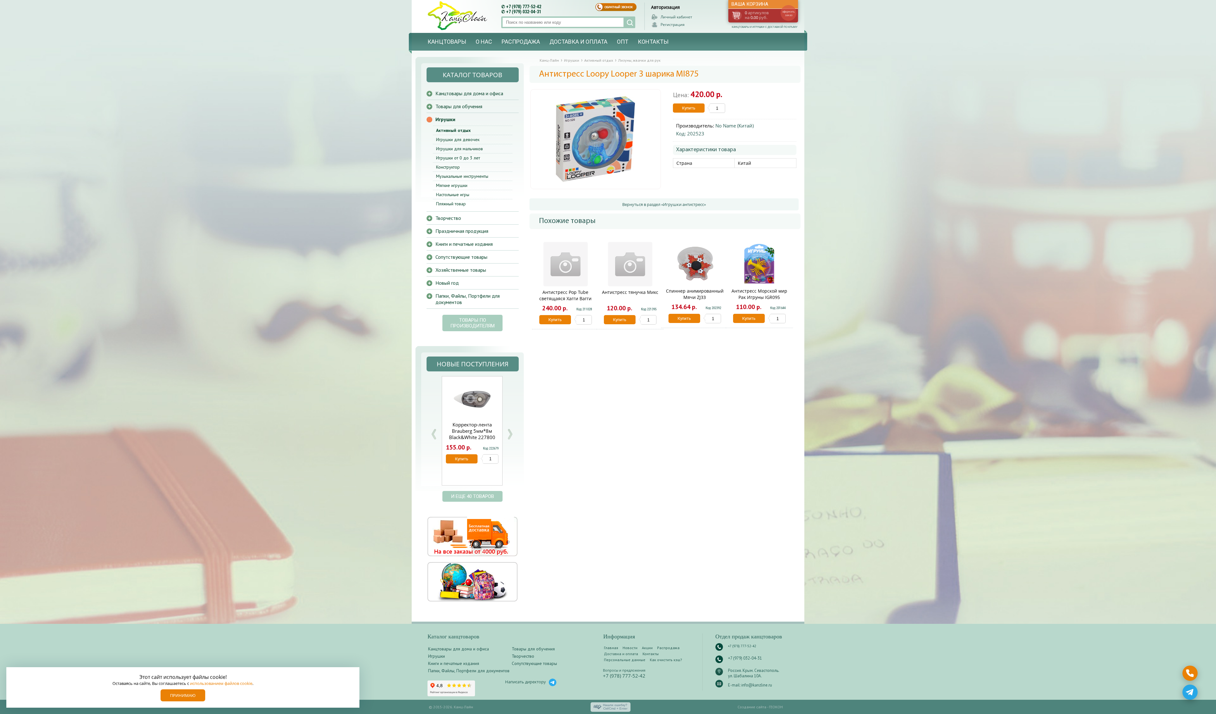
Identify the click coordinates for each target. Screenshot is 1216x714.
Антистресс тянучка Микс (630, 292)
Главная (611, 647)
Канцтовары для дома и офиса (469, 93)
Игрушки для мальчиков (459, 149)
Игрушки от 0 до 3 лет (458, 158)
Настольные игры (452, 194)
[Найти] (629, 22)
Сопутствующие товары (461, 257)
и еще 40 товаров (472, 496)
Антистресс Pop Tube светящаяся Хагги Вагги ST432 (565, 298)
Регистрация (673, 24)
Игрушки (445, 119)
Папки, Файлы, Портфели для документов (467, 299)
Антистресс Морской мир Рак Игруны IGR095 (759, 294)
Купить (688, 108)
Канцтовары (447, 41)
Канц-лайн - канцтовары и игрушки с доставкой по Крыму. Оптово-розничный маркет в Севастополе (458, 16)
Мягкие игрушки (451, 185)
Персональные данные (624, 659)
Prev (434, 434)
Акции (647, 647)
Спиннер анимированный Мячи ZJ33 (695, 294)
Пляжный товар (451, 204)
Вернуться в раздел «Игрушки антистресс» (664, 204)
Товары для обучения (458, 106)
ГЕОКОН (776, 707)
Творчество (448, 218)
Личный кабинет (676, 17)
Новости (630, 647)
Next (510, 434)
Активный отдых (453, 130)
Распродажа (521, 41)
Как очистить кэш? (666, 659)
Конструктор (448, 167)
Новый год (447, 283)
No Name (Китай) (734, 125)
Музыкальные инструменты (462, 176)
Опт (622, 41)
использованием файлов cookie (221, 683)
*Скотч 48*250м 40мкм (472, 427)
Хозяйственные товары (460, 270)
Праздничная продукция (461, 231)
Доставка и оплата (578, 41)
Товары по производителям (472, 323)
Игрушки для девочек (457, 139)
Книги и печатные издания (464, 244)
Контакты (653, 41)
